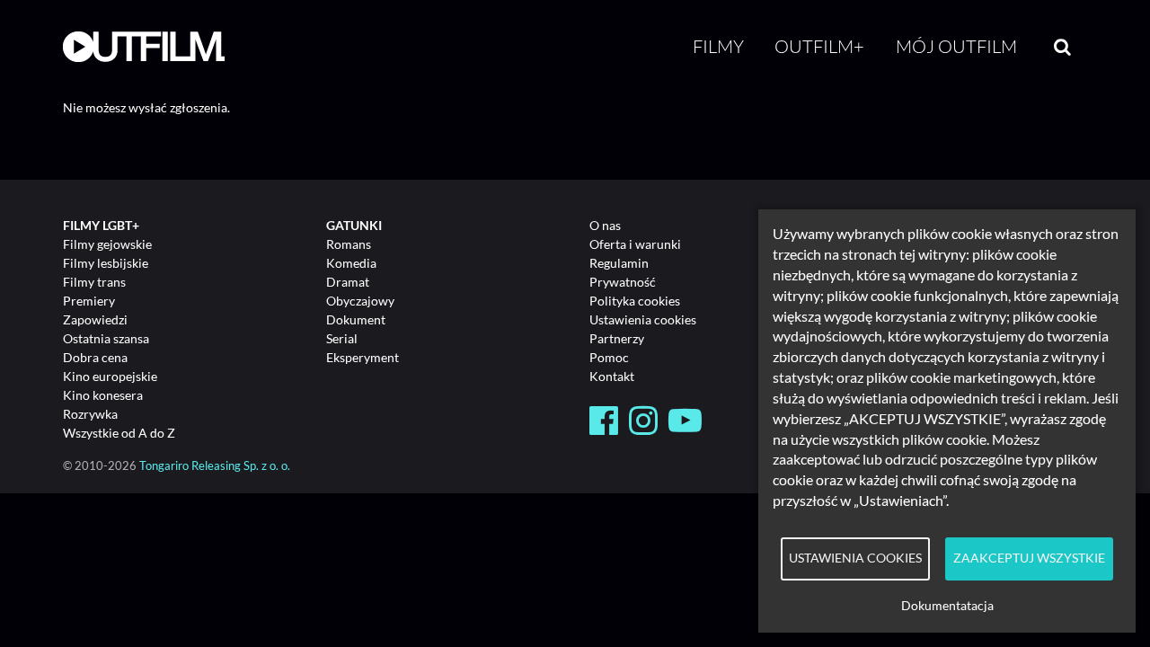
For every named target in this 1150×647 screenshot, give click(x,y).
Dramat (347, 281)
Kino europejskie (110, 376)
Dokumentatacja (947, 605)
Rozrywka (90, 413)
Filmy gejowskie (107, 244)
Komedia (351, 262)
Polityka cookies (634, 300)
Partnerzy (616, 338)
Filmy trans (94, 281)
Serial (342, 338)
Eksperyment (362, 357)
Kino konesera (103, 395)
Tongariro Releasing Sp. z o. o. (214, 466)
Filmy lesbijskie (105, 262)
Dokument (355, 319)
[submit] (1062, 46)
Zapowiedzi (95, 319)
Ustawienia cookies (642, 319)
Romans (348, 244)
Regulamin (619, 262)
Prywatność (622, 281)
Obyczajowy (360, 300)
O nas (605, 225)
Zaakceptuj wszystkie (1029, 558)
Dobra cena (95, 357)
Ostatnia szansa (106, 338)
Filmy (718, 46)
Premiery (89, 300)
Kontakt (611, 376)
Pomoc (609, 357)
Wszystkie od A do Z (119, 432)
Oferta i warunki (635, 244)
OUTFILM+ (819, 46)
